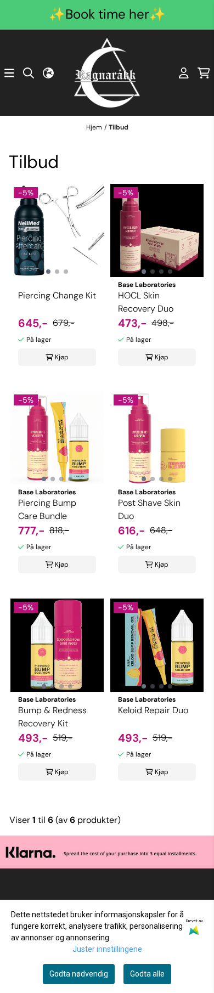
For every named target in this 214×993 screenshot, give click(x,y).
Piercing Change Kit (57, 295)
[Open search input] (28, 72)
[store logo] (107, 73)
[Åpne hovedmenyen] (9, 73)
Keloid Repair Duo (153, 710)
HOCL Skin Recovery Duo (145, 302)
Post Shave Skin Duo (149, 509)
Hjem (94, 127)
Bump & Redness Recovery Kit (52, 716)
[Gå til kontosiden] (183, 73)
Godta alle (147, 973)
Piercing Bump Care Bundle (47, 509)
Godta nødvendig (78, 973)
